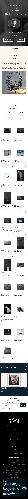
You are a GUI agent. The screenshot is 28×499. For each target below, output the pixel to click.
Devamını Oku (5, 69)
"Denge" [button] (15, 230)
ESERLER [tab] (14, 52)
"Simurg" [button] (16, 140)
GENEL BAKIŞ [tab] (14, 48)
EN (14, 1)
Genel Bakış (8, 39)
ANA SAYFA (14, 432)
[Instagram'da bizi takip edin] (11, 5)
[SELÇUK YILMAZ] (14, 23)
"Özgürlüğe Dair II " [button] (4, 163)
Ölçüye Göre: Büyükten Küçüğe (14, 118)
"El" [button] (15, 275)
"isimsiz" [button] (3, 185)
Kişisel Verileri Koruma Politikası (14, 453)
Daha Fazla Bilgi (11, 494)
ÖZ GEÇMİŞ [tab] (14, 55)
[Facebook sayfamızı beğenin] (16, 5)
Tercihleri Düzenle (24, 488)
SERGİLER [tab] (14, 58)
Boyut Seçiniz (13, 108)
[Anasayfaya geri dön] (7, 14)
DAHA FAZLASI (24, 368)
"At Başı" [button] (15, 296)
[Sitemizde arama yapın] (22, 14)
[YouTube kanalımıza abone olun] (14, 5)
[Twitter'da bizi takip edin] (19, 5)
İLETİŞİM (14, 449)
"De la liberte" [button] (3, 296)
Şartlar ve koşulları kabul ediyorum (10, 408)
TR (10, 1)
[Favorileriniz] (18, 14)
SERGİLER (14, 436)
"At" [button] (15, 163)
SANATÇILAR (14, 439)
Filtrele (8, 112)
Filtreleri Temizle (22, 112)
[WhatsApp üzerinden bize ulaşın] (8, 5)
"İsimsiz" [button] (3, 140)
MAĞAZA (14, 443)
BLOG (14, 446)
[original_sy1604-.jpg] (14, 82)
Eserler (21, 39)
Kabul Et (23, 484)
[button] (7, 130)
